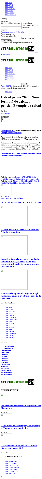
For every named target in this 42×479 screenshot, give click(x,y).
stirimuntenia (5, 113)
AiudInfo (4, 354)
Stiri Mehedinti (10, 331)
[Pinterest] (20, 124)
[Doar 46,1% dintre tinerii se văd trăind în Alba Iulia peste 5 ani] (14, 225)
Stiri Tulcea (9, 335)
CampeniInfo (6, 358)
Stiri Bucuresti (10, 9)
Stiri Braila (9, 7)
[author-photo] (6, 194)
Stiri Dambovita (11, 319)
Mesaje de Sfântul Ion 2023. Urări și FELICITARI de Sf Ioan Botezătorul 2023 (20, 182)
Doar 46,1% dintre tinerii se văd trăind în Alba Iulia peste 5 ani (20, 230)
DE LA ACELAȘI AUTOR (30, 202)
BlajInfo (4, 356)
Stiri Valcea (9, 337)
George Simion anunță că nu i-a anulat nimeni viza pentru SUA (19, 446)
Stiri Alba (8, 3)
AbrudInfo (5, 352)
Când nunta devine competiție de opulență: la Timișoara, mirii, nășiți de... (20, 426)
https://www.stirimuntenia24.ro (12, 198)
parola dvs (25, 27)
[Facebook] (4, 124)
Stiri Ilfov (8, 329)
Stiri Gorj (8, 325)
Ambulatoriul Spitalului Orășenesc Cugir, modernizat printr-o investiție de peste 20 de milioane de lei (21, 295)
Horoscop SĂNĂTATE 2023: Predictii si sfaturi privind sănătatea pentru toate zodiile (20, 178)
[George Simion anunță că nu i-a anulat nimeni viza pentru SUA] (6, 441)
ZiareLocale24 (6, 372)
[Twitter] (12, 124)
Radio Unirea (6, 370)
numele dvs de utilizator (30, 25)
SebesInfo (4, 362)
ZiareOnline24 (6, 374)
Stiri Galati (9, 321)
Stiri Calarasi (9, 13)
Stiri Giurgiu (9, 323)
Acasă (3, 86)
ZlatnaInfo (5, 368)
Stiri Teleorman (10, 333)
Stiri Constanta (10, 15)
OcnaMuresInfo (7, 364)
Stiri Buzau (9, 11)
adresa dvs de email (28, 38)
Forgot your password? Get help (12, 32)
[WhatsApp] (28, 124)
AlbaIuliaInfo (6, 350)
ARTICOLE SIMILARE (10, 202)
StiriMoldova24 (7, 348)
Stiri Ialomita (9, 327)
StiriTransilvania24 (8, 346)
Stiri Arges (9, 5)
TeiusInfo (4, 366)
